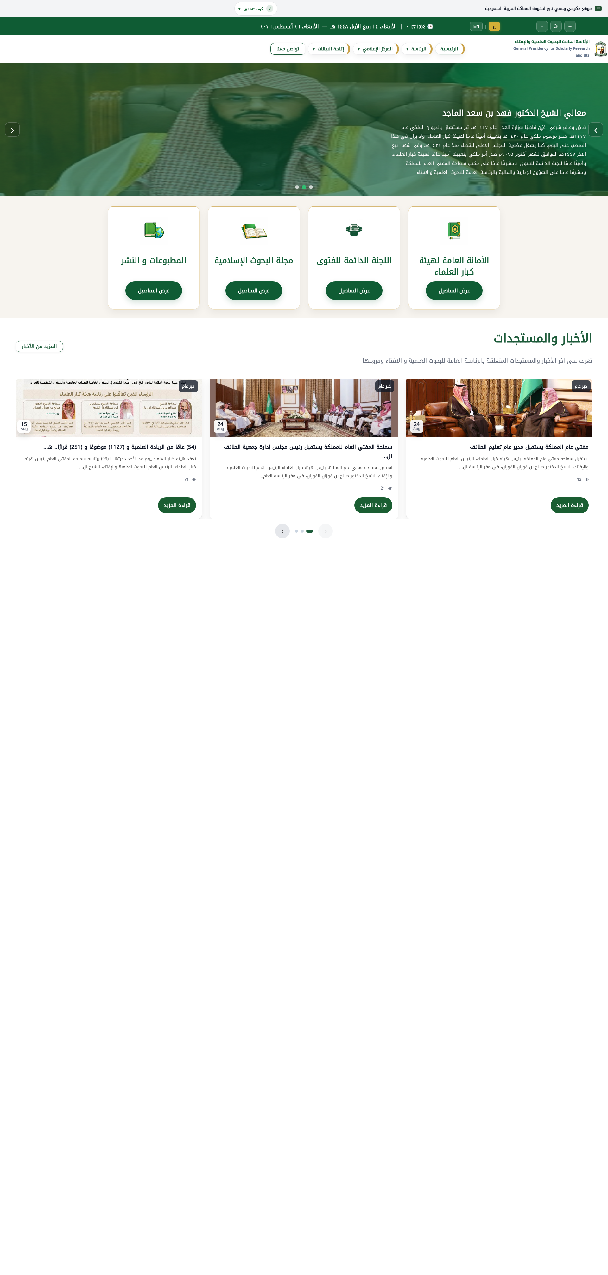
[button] (304, 129)
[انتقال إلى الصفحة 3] (296, 531)
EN (476, 26)
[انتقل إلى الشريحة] (311, 187)
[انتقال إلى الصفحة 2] (302, 531)
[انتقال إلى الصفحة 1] (309, 531)
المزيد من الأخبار (39, 346)
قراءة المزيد (569, 505)
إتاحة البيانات (328, 48)
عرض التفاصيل (454, 290)
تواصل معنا (287, 48)
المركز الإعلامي (375, 48)
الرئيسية (449, 48)
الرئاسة (416, 48)
